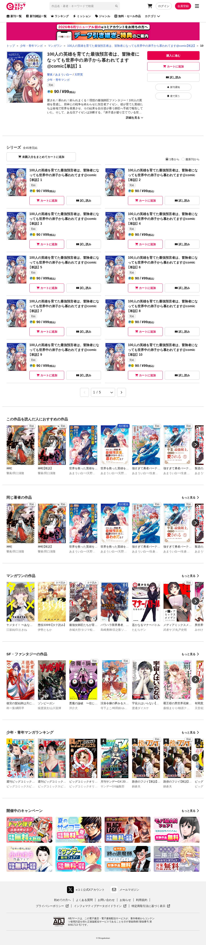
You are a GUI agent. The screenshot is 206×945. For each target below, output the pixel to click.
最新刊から (192, 159)
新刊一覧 (16, 16)
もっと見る (188, 497)
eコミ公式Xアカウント (87, 890)
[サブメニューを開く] (197, 6)
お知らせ (125, 900)
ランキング (62, 16)
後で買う (175, 96)
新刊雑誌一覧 (38, 16)
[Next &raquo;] (121, 392)
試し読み (175, 77)
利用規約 (141, 900)
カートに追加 (175, 66)
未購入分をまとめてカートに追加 (43, 156)
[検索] (116, 6)
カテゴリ (150, 16)
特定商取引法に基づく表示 (151, 906)
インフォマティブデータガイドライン (98, 906)
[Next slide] (196, 444)
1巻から (174, 159)
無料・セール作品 (129, 16)
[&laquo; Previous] (84, 392)
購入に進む (173, 55)
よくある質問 (84, 900)
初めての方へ (62, 900)
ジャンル (104, 16)
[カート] (149, 6)
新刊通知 (175, 87)
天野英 (78, 74)
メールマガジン (129, 889)
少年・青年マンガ (58, 79)
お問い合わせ (106, 900)
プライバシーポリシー (52, 906)
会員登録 (183, 6)
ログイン (163, 6)
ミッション (84, 16)
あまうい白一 (63, 74)
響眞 (50, 74)
